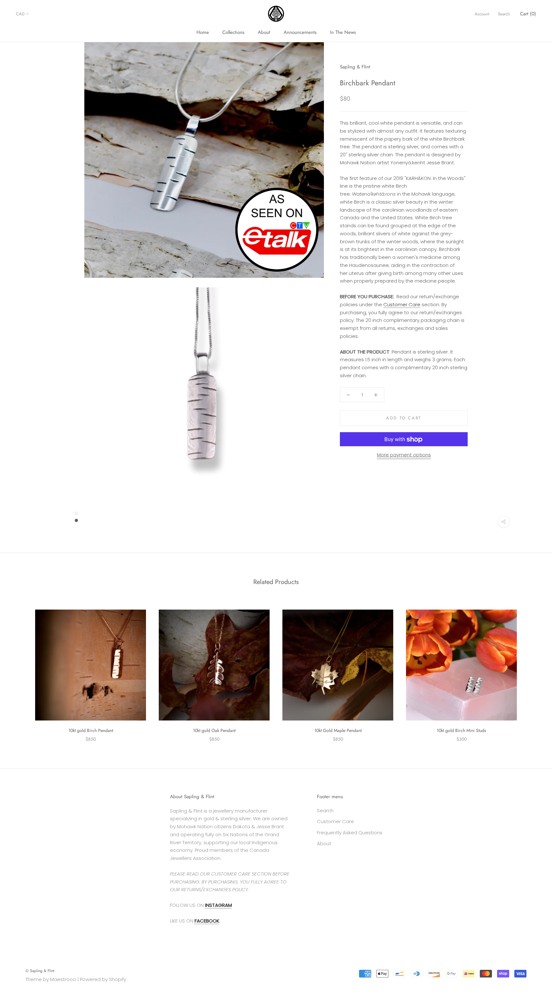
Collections (233, 32)
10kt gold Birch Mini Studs (461, 730)
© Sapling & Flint (40, 971)
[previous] (20, 669)
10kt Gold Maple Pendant (338, 730)
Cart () (528, 13)
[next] (532, 669)
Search (504, 14)
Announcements (300, 32)
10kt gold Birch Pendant (90, 730)
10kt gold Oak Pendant (214, 730)
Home (202, 32)
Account (482, 14)
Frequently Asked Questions (349, 832)
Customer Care (401, 304)
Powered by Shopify (103, 979)
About (264, 32)
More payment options (404, 455)
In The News (343, 32)
